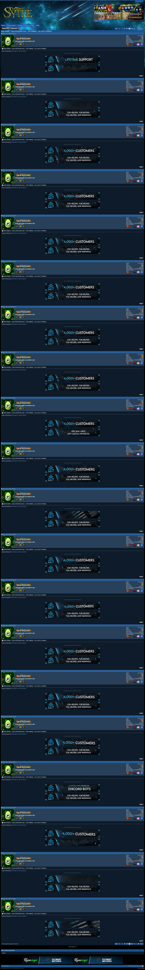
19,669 (142, 36)
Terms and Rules (141, 968)
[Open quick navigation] (143, 25)
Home (137, 965)
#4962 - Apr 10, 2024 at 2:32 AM (8, 79)
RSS (142, 966)
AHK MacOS (72, 946)
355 (138, 28)
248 (127, 28)
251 (134, 28)
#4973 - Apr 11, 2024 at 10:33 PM (9, 579)
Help (134, 965)
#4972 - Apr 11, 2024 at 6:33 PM (8, 534)
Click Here (141, 40)
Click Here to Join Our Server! (19, 51)
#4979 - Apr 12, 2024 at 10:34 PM (9, 853)
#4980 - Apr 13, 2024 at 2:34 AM (8, 898)
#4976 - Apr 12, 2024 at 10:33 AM (9, 716)
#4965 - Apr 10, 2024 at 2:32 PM (9, 215)
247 (124, 28)
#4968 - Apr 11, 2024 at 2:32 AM (8, 352)
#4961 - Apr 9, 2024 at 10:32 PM (9, 33)
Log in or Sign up (139, 1)
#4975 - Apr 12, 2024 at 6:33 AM (8, 671)
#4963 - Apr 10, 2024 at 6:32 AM (8, 124)
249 (129, 28)
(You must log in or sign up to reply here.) (10, 943)
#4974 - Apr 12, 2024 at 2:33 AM (8, 625)
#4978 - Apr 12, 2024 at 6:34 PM (9, 807)
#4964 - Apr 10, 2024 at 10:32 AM (9, 170)
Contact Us (130, 965)
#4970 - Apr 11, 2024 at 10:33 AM (9, 443)
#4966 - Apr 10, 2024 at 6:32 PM (9, 261)
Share (141, 76)
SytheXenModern (5, 965)
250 (132, 28)
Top (140, 965)
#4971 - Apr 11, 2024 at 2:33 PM (8, 488)
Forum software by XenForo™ (12, 968)
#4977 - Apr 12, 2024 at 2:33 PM (9, 762)
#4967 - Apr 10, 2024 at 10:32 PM (9, 306)
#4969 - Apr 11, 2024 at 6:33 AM (8, 397)
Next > (141, 28)
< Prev (116, 28)
